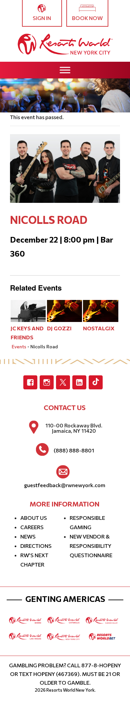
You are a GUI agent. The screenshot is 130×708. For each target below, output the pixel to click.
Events (19, 346)
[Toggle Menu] (65, 70)
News (28, 536)
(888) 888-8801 (74, 450)
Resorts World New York (70, 690)
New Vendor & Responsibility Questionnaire (91, 545)
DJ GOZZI (59, 328)
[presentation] (28, 310)
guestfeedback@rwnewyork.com (64, 485)
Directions (36, 546)
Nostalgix (98, 328)
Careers (32, 527)
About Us (33, 517)
